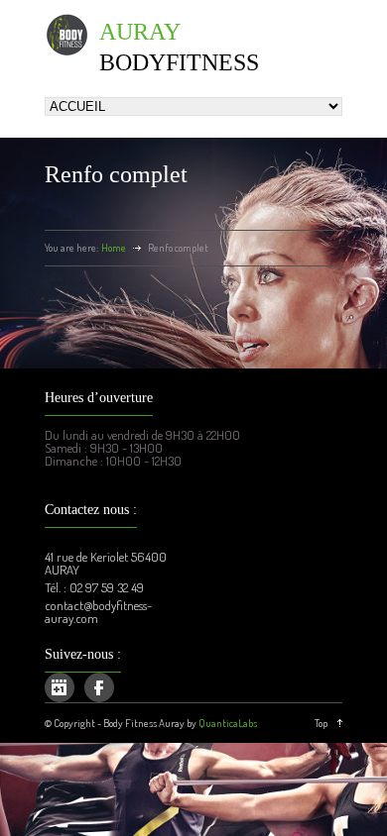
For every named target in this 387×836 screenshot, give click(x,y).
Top (321, 723)
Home (113, 248)
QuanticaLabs (227, 723)
